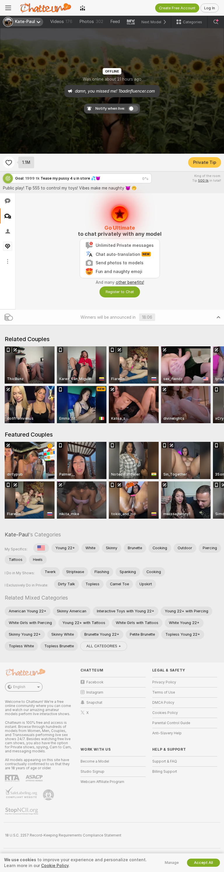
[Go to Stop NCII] (22, 811)
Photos (91, 21)
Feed (115, 21)
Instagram (94, 692)
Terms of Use (163, 692)
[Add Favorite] (9, 162)
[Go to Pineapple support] (49, 794)
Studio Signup (92, 772)
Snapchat (94, 703)
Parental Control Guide (171, 723)
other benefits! (130, 282)
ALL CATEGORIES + (103, 646)
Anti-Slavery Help (167, 733)
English (19, 687)
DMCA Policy (163, 703)
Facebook (95, 682)
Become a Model (94, 761)
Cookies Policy (165, 713)
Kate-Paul (17, 534)
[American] (41, 548)
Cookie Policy (55, 865)
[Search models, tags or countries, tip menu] (216, 22)
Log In (209, 8)
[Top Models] (82, 8)
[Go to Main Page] (45, 8)
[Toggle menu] (8, 8)
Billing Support (164, 772)
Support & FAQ (164, 761)
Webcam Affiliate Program (102, 782)
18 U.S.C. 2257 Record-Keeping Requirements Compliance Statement (63, 835)
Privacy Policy (164, 682)
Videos (61, 21)
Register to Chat (120, 292)
